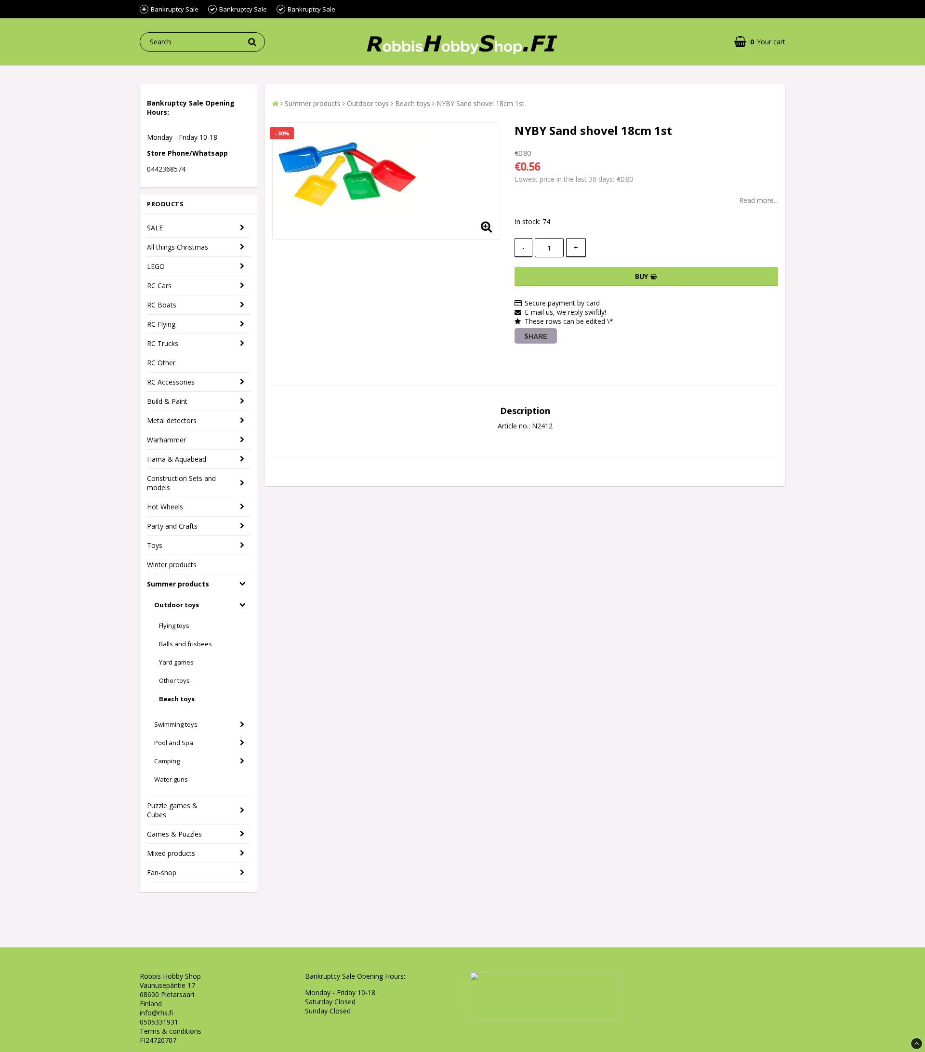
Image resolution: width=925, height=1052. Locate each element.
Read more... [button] (758, 200)
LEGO (156, 266)
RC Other (161, 362)
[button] (759, 41)
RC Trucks (162, 343)
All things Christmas (177, 247)
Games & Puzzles (174, 834)
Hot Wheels (165, 506)
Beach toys (177, 698)
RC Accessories (171, 381)
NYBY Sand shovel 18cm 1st (480, 103)
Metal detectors (172, 420)
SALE (155, 227)
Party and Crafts (172, 526)
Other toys (174, 680)
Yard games (176, 662)
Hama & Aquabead (176, 459)
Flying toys (174, 625)
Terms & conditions (170, 1031)
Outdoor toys (176, 604)
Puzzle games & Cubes (172, 810)
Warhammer (166, 439)
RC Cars (159, 285)
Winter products (172, 564)
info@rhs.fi (156, 1012)
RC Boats (161, 304)
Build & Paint (167, 401)
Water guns (171, 779)
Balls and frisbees (185, 643)
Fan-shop (161, 872)
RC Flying (161, 324)
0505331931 (159, 1021)
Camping (167, 761)
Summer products (178, 583)
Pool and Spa (173, 742)
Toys (154, 545)
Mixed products (171, 853)
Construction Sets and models (181, 483)
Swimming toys (176, 724)
